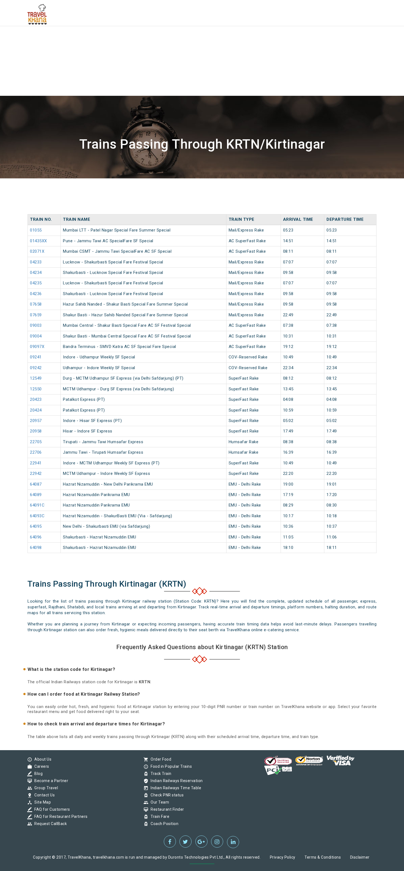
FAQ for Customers (51, 809)
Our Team (158, 802)
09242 (36, 367)
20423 (36, 399)
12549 (36, 378)
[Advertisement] (165, 38)
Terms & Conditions (323, 857)
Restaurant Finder (166, 809)
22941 (36, 463)
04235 (36, 283)
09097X (37, 346)
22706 (36, 452)
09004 (36, 336)
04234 (36, 272)
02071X (37, 251)
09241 (36, 357)
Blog (37, 773)
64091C (37, 505)
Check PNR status (166, 795)
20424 (36, 410)
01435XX (38, 240)
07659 (36, 314)
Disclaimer (360, 857)
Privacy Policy (282, 857)
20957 (36, 420)
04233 (36, 262)
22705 (36, 441)
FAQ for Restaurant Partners (60, 816)
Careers (40, 766)
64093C (37, 515)
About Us (41, 759)
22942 (36, 473)
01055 (36, 230)
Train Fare (158, 816)
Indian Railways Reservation (175, 781)
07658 (36, 304)
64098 (36, 547)
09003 (36, 325)
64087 (36, 484)
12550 (36, 388)
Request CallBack (49, 823)
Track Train (159, 773)
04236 (36, 293)
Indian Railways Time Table (174, 788)
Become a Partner (50, 781)
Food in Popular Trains (170, 766)
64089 (36, 494)
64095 (36, 526)
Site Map (41, 802)
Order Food (159, 759)
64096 (36, 537)
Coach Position (163, 823)
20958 (36, 431)
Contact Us (43, 795)
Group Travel (45, 788)
